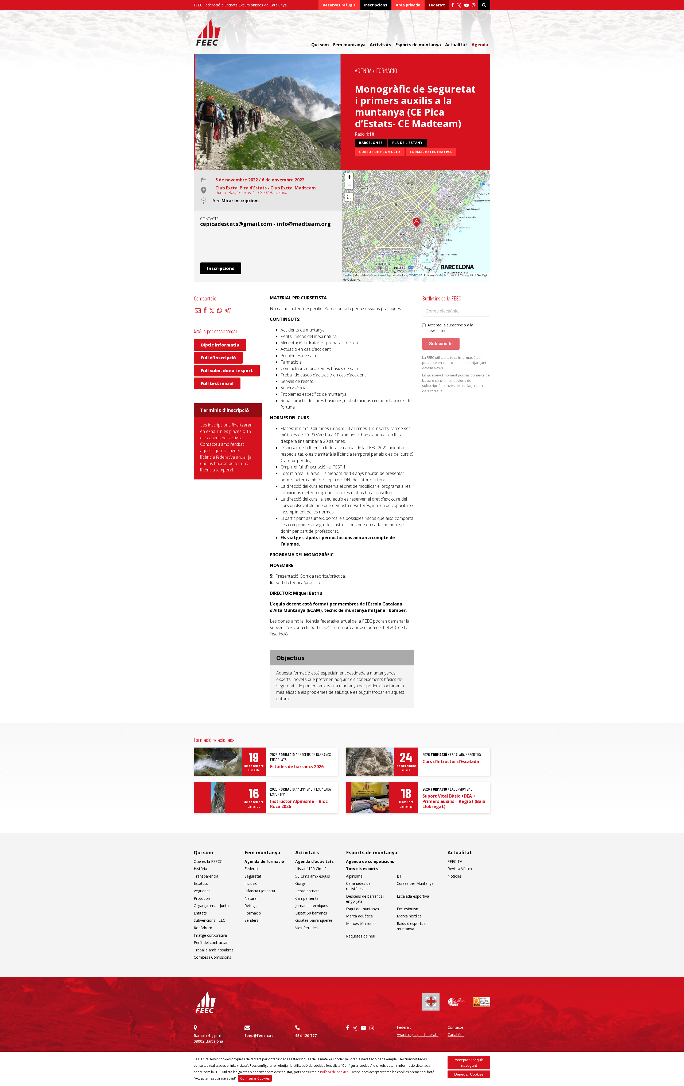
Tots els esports (362, 868)
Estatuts (201, 883)
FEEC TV (455, 861)
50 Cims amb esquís (312, 876)
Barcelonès (371, 142)
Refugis (250, 905)
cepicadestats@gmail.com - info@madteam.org (265, 223)
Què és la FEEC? (207, 861)
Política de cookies (334, 1072)
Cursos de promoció (379, 152)
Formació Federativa (431, 152)
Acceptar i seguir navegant (469, 1063)
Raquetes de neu (360, 936)
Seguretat (252, 876)
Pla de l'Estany (407, 142)
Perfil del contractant (212, 942)
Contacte (455, 1027)
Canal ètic (456, 1034)
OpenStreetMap (380, 275)
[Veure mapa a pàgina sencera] (349, 197)
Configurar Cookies (255, 1078)
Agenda (480, 45)
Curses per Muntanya (415, 883)
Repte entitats (307, 890)
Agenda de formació (264, 861)
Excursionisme (409, 908)
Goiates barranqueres (314, 920)
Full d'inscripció (218, 358)
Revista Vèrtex (460, 868)
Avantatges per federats (417, 1034)
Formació (386, 70)
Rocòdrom (203, 927)
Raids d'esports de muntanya (413, 926)
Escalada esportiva (413, 896)
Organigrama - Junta (211, 905)
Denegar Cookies (469, 1074)
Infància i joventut (259, 890)
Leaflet (347, 275)
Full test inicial (217, 383)
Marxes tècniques (361, 923)
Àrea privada (408, 4)
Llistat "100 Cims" (310, 868)
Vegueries (202, 890)
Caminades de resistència (358, 886)
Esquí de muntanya (362, 908)
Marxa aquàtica (359, 916)
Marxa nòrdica (409, 916)
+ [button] (349, 177)
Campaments (306, 898)
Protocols (202, 898)
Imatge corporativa (210, 935)
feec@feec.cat (258, 1035)
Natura (250, 898)
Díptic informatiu (220, 345)
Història (200, 868)
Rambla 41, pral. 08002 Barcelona (208, 1038)
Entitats (200, 913)
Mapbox (443, 275)
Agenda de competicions (370, 861)
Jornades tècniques (311, 905)
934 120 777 (306, 1035)
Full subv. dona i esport (227, 371)
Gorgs (300, 883)
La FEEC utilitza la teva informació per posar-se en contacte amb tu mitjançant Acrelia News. (454, 362)
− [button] (349, 185)
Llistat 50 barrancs (311, 913)
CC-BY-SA (415, 275)
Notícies (455, 876)
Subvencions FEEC (209, 920)
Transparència (206, 876)
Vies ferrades (306, 927)
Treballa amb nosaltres (214, 949)
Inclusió (251, 883)
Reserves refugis (339, 4)
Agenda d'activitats (314, 861)
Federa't (437, 4)
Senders (251, 920)
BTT (400, 876)
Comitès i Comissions (212, 957)
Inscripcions (375, 4)
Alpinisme (354, 876)
